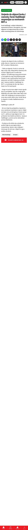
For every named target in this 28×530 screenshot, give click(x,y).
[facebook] (2, 39)
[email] (14, 39)
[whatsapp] (5, 39)
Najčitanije (17, 528)
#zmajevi (15, 134)
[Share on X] (11, 39)
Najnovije (10, 528)
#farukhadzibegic (6, 134)
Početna (3, 528)
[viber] (8, 39)
